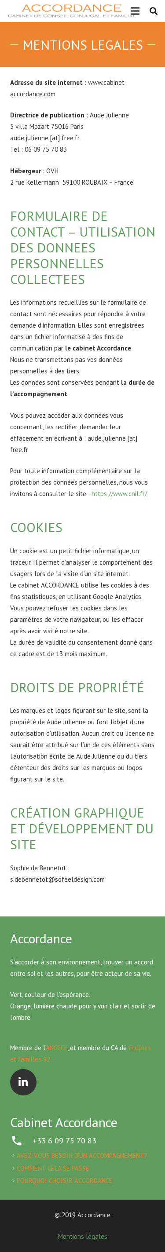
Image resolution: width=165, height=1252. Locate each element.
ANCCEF (56, 1048)
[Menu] (135, 11)
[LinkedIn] (23, 1082)
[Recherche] (153, 11)
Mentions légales (82, 1236)
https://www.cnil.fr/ (119, 493)
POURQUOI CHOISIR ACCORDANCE (65, 1180)
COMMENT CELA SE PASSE (53, 1168)
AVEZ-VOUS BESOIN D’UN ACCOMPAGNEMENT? (82, 1155)
